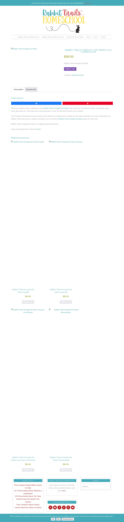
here (39, 129)
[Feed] (50, 507)
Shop (88, 37)
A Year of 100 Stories (74, 37)
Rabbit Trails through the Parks (55, 108)
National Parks (78, 75)
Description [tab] (18, 89)
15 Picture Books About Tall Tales (28, 496)
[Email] (55, 507)
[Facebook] (59, 507)
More (103, 37)
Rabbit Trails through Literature (71, 119)
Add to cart (70, 69)
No (58, 519)
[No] (122, 518)
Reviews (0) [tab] (31, 89)
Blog (96, 37)
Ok (53, 519)
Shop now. (88, 3)
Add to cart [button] (28, 302)
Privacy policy (68, 519)
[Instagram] (68, 507)
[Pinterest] (64, 507)
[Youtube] (73, 507)
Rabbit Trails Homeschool (29, 37)
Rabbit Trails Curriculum (52, 37)
